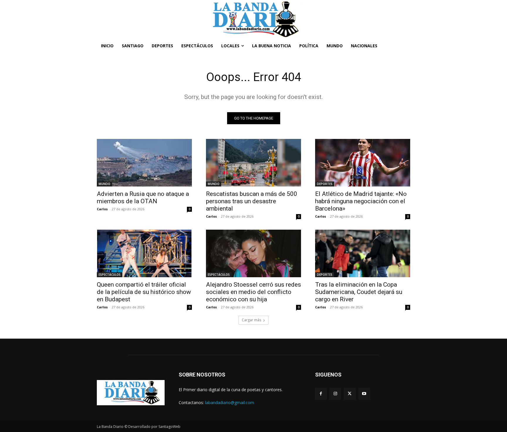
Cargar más (251, 319)
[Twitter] (349, 393)
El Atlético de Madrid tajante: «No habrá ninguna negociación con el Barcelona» (361, 201)
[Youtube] (364, 393)
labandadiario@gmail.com (229, 402)
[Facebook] (321, 393)
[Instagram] (335, 393)
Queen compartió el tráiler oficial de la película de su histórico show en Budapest (144, 292)
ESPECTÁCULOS (110, 275)
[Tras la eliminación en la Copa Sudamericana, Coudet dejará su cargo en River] (362, 253)
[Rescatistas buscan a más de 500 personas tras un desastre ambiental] (253, 162)
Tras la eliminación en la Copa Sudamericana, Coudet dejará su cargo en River (358, 292)
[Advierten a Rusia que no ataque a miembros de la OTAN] (144, 162)
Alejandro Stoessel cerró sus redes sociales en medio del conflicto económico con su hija (253, 292)
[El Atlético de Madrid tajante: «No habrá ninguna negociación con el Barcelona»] (362, 162)
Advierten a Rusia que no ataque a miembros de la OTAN (143, 197)
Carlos (102, 209)
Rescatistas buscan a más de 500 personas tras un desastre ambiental (251, 201)
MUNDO (104, 184)
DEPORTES (324, 184)
